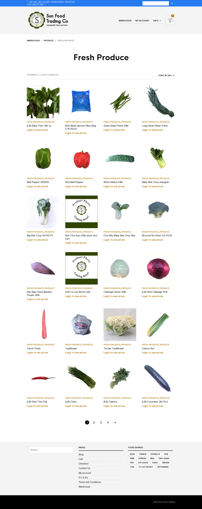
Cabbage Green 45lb (115, 292)
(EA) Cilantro (110, 401)
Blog (81, 454)
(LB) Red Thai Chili (37, 401)
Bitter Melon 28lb (113, 182)
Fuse (166, 454)
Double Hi (155, 454)
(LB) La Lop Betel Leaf (77, 292)
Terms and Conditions (90, 482)
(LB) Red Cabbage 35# (154, 292)
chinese (142, 454)
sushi (154, 463)
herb (132, 458)
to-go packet (145, 467)
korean (142, 458)
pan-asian (164, 458)
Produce (48, 40)
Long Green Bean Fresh (155, 125)
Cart (81, 459)
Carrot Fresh (34, 348)
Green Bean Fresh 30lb (116, 125)
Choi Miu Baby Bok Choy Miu (119, 235)
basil (132, 454)
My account (142, 20)
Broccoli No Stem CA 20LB (157, 235)
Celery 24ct (148, 348)
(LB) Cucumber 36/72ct (155, 401)
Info (155, 20)
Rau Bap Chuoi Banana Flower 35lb (39, 293)
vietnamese (163, 467)
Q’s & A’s (83, 477)
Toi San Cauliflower (114, 348)
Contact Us (84, 468)
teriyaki (165, 463)
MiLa (152, 458)
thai (132, 467)
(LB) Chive (71, 401)
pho (132, 463)
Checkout (83, 463)
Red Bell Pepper (74, 182)
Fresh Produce (35, 122)
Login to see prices (37, 129)
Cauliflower (71, 348)
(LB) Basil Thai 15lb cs (39, 125)
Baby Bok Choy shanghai (155, 182)
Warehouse (125, 20)
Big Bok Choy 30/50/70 (40, 235)
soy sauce (143, 463)
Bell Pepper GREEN (38, 182)
